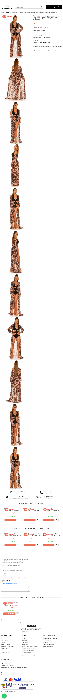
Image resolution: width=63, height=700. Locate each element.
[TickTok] (1, 672)
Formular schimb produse (28, 650)
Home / (3, 12)
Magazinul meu (6, 635)
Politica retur (25, 644)
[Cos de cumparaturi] (59, 7)
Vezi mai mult (6, 580)
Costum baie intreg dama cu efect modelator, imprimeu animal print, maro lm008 (31, 534)
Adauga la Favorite (39, 50)
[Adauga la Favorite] (18, 520)
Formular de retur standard (28, 648)
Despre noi (3, 638)
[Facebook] (1, 670)
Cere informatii (52, 50)
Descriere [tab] (5, 555)
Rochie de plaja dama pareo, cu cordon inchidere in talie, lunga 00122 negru (51, 509)
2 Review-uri (43, 23)
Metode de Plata (26, 640)
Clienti (24, 635)
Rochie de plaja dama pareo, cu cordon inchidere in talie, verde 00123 (31, 509)
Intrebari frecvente (26, 652)
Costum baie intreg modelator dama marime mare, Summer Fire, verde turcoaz (51, 534)
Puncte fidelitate (5, 652)
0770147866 (6, 663)
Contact (3, 642)
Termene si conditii (5, 644)
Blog (2, 650)
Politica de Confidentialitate (7, 646)
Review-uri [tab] (6, 590)
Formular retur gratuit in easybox (30, 646)
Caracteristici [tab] (6, 587)
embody (35, 21)
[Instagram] (1, 674)
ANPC (23, 654)
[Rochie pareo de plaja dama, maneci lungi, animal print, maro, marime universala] (15, 36)
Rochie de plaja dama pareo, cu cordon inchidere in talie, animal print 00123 (12, 509)
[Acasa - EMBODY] (6, 7)
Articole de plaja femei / (12, 12)
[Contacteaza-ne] (54, 7)
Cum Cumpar (4, 640)
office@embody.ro (8, 665)
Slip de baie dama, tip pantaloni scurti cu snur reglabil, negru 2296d (12, 534)
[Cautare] (41, 7)
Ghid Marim (25, 642)
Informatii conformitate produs (9, 583)
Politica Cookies (5, 648)
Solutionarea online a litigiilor (29, 656)
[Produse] (48, 7)
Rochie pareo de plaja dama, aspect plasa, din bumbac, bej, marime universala (11, 603)
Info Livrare (25, 638)
